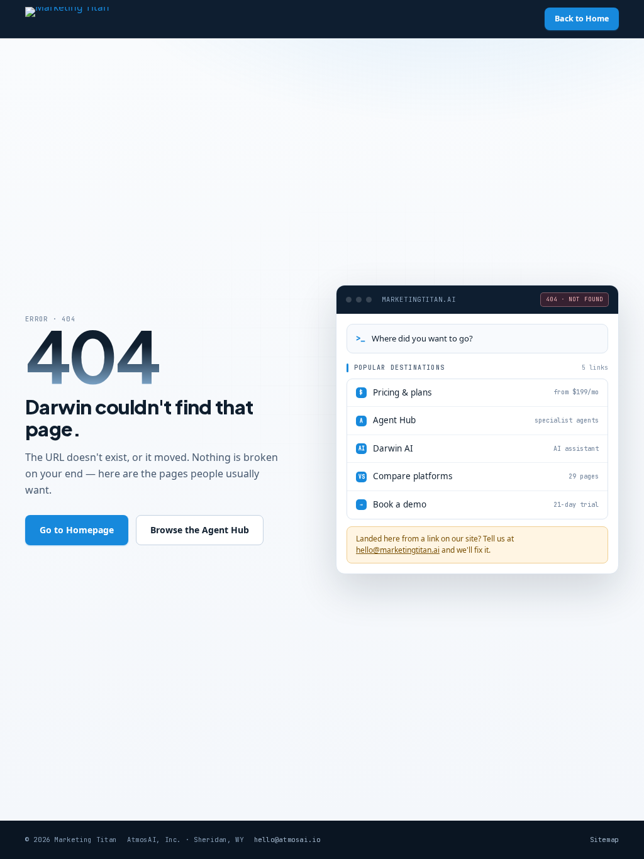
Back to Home (582, 18)
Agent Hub (479, 420)
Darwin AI (478, 448)
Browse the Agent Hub (199, 530)
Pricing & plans (479, 392)
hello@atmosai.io (287, 839)
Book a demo (479, 504)
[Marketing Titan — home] (91, 19)
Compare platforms (478, 476)
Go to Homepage (77, 530)
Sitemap (604, 839)
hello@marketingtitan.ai (398, 550)
